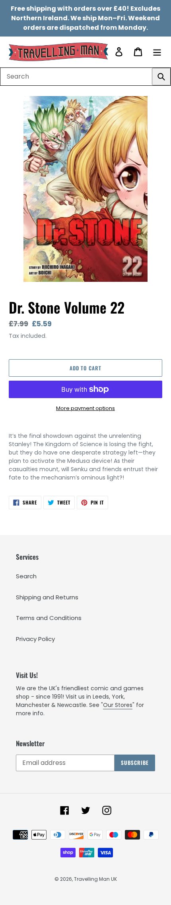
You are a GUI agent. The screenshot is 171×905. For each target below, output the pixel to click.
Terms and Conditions (49, 618)
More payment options (85, 408)
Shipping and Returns (47, 597)
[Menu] (157, 51)
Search (26, 576)
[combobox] (85, 76)
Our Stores (117, 705)
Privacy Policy (35, 639)
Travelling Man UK (95, 879)
